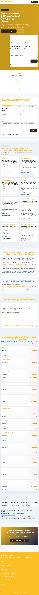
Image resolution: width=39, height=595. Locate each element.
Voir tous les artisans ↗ (5, 154)
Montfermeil (5, 396)
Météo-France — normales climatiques (8, 515)
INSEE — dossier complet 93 (6, 513)
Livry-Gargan (5, 444)
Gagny (3, 347)
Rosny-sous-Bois (6, 408)
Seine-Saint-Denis (7, 7)
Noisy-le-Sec (5, 481)
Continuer (34, 61)
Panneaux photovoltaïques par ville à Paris (8, 571)
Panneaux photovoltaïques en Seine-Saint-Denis (9, 573)
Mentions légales (3, 563)
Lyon (1, 586)
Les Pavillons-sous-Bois (7, 432)
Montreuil (4, 469)
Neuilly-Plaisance (6, 359)
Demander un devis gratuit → (8, 31)
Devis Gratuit (34, 1)
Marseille (2, 584)
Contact (2, 566)
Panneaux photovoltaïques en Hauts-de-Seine (8, 574)
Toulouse (2, 587)
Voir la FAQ (20, 31)
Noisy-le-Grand (5, 383)
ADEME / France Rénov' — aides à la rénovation (9, 516)
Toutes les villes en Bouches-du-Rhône (7, 576)
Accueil (2, 7)
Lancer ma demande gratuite (19, 540)
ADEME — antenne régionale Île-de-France (8, 518)
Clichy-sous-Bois (6, 420)
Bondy (3, 456)
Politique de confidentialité (5, 565)
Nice (1, 589)
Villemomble (5, 371)
